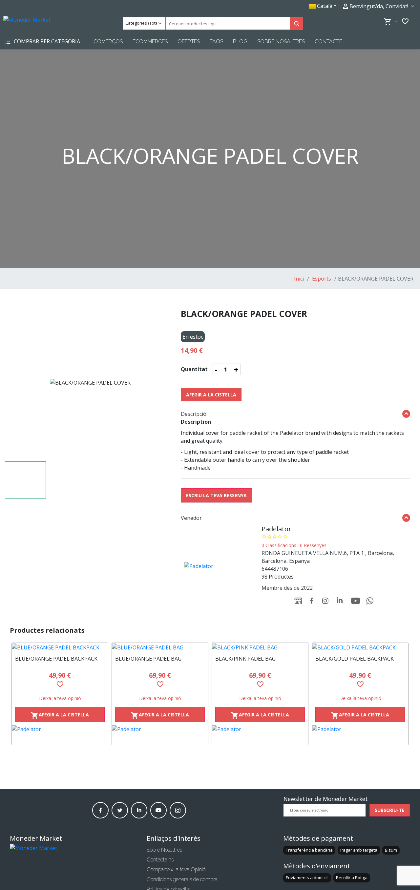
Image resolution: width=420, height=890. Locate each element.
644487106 (275, 568)
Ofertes (189, 41)
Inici (299, 278)
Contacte (328, 41)
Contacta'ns (160, 860)
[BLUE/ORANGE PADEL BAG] (160, 647)
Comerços (108, 41)
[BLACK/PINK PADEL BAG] (260, 647)
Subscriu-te (390, 810)
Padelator (276, 528)
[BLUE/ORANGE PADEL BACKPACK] (60, 647)
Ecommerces (150, 41)
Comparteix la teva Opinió (176, 869)
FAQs (216, 41)
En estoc (192, 336)
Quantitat (194, 369)
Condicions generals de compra (182, 879)
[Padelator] (60, 735)
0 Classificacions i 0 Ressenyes (294, 545)
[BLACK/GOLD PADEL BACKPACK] (360, 647)
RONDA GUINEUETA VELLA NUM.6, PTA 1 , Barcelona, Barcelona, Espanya (328, 556)
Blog (240, 41)
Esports (321, 278)
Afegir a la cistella (211, 395)
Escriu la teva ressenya (216, 495)
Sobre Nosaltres (281, 41)
